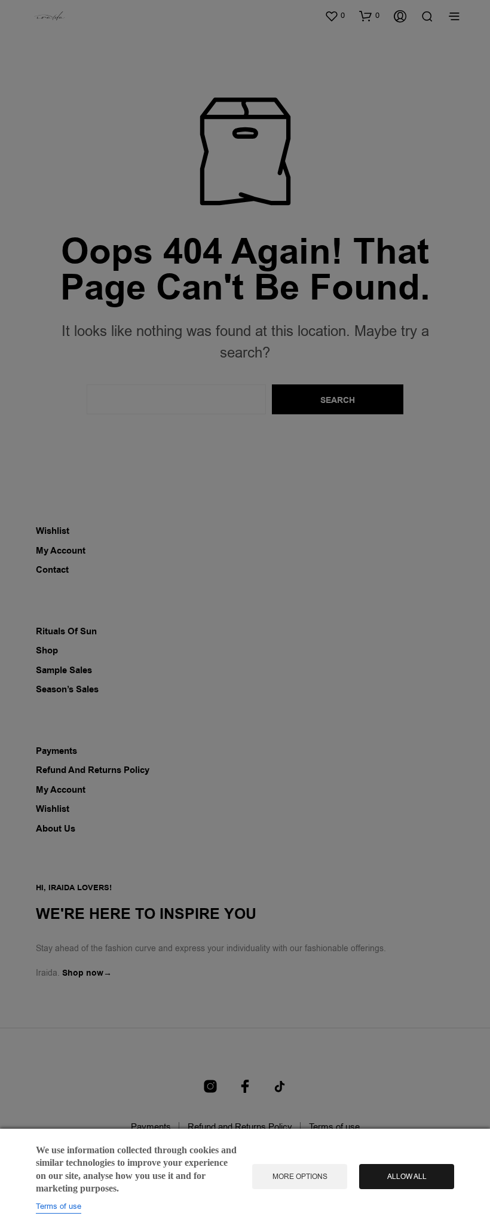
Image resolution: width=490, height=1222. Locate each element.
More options (299, 1176)
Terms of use (58, 1206)
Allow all (407, 1176)
